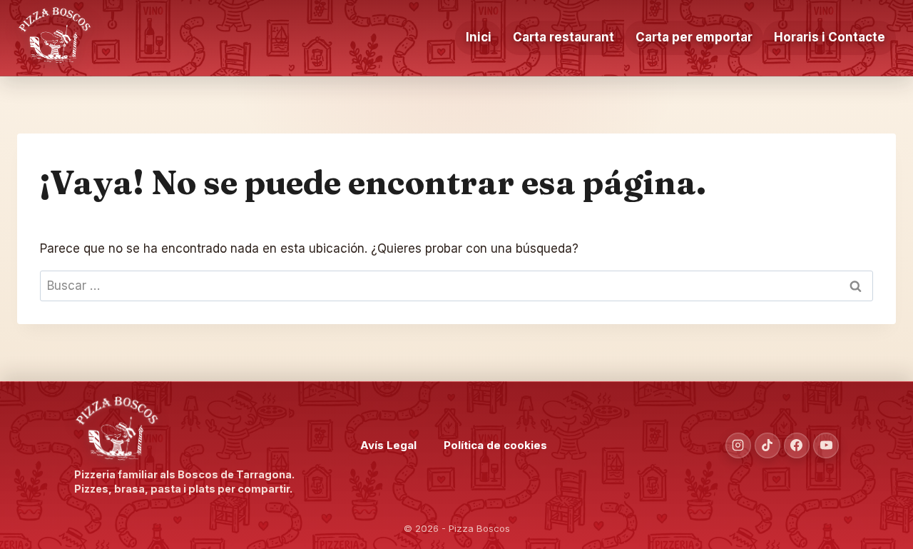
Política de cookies (495, 445)
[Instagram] (738, 445)
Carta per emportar (694, 37)
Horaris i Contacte (829, 37)
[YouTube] (826, 445)
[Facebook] (797, 445)
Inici (478, 37)
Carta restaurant (563, 37)
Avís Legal (388, 445)
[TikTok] (767, 445)
